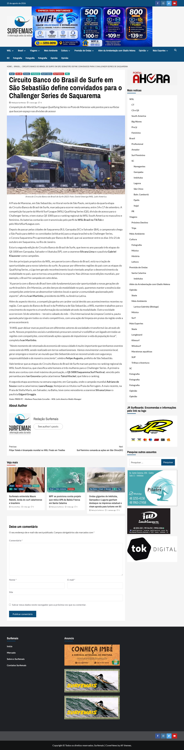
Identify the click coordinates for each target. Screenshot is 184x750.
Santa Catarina (139, 273)
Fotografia (17, 58)
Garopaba (138, 172)
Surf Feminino (58, 74)
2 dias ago (27, 507)
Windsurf (136, 346)
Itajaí (136, 205)
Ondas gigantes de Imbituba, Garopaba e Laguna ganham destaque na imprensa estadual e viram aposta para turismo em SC (105, 501)
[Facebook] (157, 3)
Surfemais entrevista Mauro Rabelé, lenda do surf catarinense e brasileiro (25, 500)
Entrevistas (27, 486)
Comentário (16, 540)
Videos (21, 489)
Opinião (142, 50)
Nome (13, 579)
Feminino (136, 132)
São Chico (138, 189)
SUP (134, 357)
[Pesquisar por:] (145, 462)
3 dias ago (70, 507)
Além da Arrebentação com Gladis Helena (116, 50)
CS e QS (19, 74)
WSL (9, 50)
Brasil (20, 50)
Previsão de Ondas (82, 50)
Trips (134, 228)
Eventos (26, 74)
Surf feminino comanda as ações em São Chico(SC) (100, 448)
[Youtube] (174, 3)
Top (15, 489)
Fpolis (136, 200)
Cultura (64, 50)
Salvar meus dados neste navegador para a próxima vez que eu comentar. (49, 604)
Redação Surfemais (19, 103)
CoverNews (111, 745)
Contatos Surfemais (16, 665)
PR (133, 211)
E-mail (71, 579)
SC (8, 58)
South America (47, 74)
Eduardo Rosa (15, 507)
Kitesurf (135, 340)
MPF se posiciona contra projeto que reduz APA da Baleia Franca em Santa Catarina (65, 500)
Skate (134, 295)
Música (135, 250)
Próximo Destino (140, 222)
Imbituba (138, 177)
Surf (134, 318)
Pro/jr (134, 127)
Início (9, 646)
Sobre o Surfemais (16, 659)
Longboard (137, 334)
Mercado (108, 489)
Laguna (137, 183)
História (36, 486)
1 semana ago (111, 510)
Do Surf (18, 486)
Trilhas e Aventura (140, 362)
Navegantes (139, 166)
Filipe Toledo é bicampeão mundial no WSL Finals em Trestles (37, 448)
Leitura (135, 261)
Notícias (71, 489)
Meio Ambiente (50, 50)
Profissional (36, 74)
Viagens (33, 50)
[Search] (175, 50)
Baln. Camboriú (141, 194)
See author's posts (48, 426)
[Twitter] (168, 3)
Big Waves (93, 489)
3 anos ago (33, 103)
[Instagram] (163, 3)
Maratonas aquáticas (142, 351)
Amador (136, 149)
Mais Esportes (159, 50)
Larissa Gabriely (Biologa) (146, 306)
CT (133, 104)
